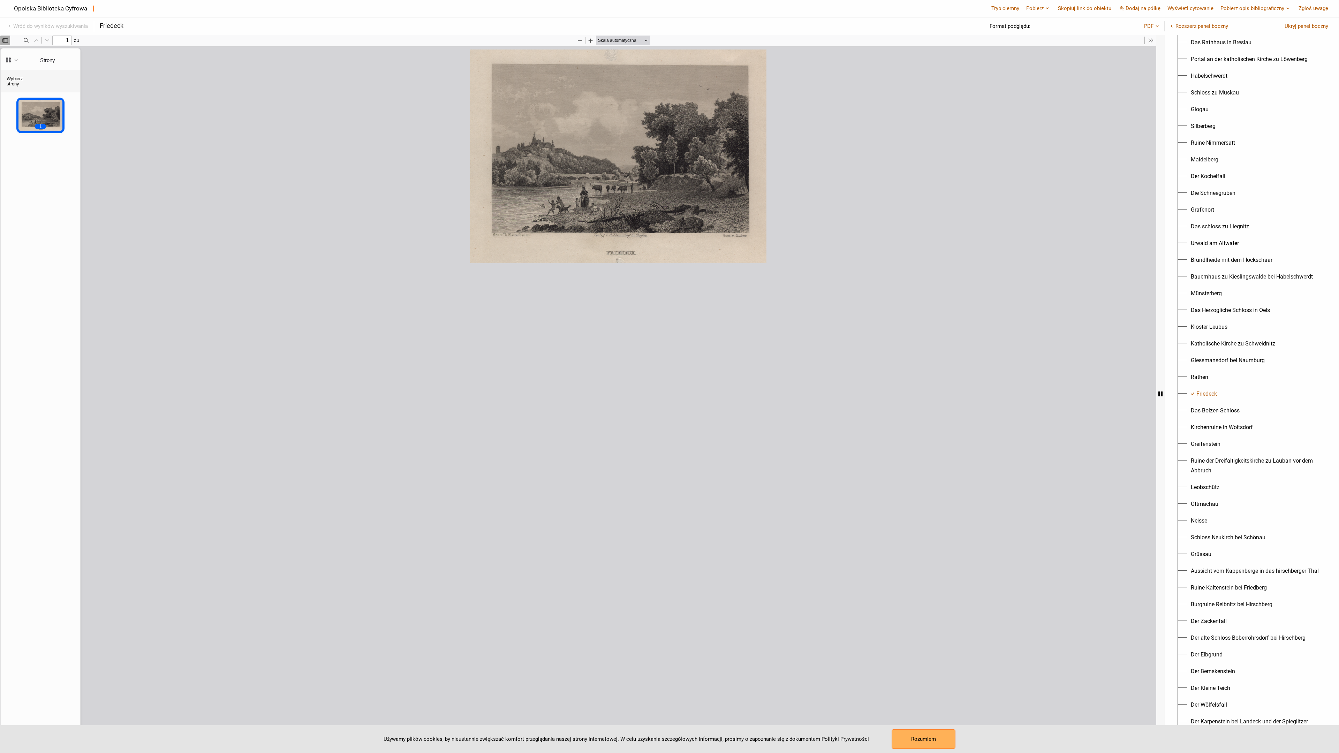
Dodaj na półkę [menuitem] (1143, 8)
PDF (1148, 26)
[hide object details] (1160, 394)
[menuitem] (1221, 43)
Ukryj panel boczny (1306, 26)
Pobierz (1035, 8)
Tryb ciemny (1005, 8)
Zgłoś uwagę (1313, 8)
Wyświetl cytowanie (1190, 8)
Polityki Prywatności (845, 739)
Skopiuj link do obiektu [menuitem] (1084, 8)
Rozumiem (923, 739)
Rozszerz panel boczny (1201, 26)
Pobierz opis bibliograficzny (1252, 8)
